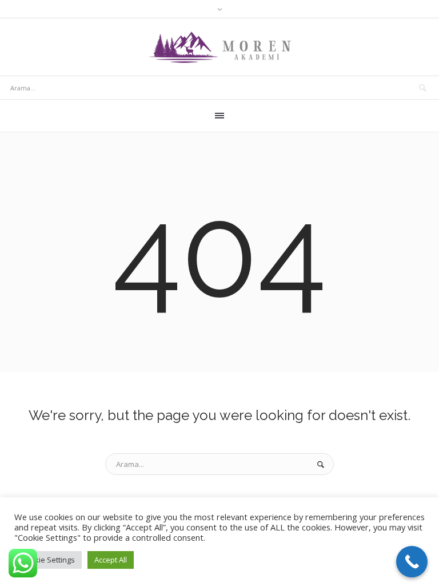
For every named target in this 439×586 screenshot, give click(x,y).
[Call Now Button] (412, 561)
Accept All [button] (110, 560)
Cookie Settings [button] (48, 560)
